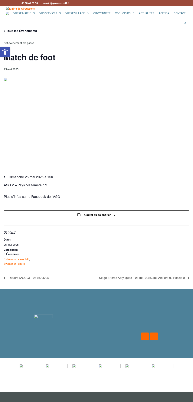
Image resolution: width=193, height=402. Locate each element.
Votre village (75, 13)
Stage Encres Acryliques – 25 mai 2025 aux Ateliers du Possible (142, 277)
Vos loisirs (122, 13)
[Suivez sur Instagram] (154, 336)
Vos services (48, 13)
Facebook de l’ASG (45, 196)
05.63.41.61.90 (100, 337)
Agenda (164, 13)
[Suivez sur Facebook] (145, 336)
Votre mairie (22, 13)
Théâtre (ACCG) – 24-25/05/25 (28, 277)
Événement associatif (16, 259)
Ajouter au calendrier (97, 215)
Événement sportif (14, 263)
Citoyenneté (101, 13)
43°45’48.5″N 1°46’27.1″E (100, 327)
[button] (5, 52)
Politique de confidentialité (43, 309)
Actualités (146, 13)
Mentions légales (43, 301)
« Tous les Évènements (20, 31)
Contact (179, 13)
